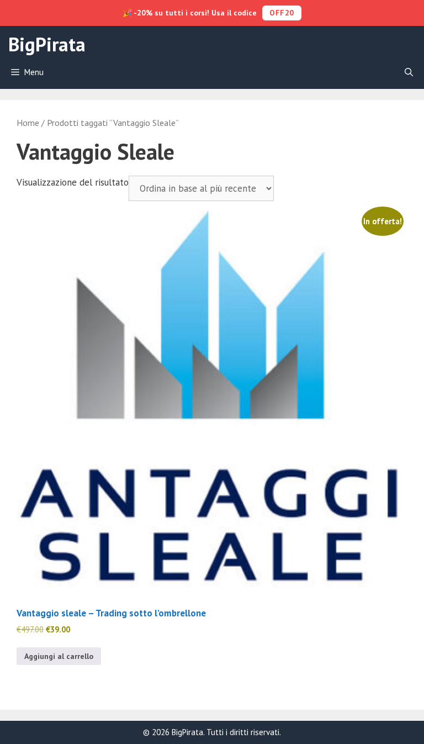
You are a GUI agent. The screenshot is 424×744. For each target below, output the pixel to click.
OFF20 (281, 13)
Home (28, 122)
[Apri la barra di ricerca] (409, 72)
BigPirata (47, 44)
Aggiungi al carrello (58, 656)
